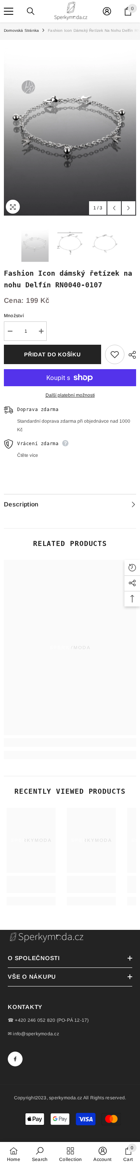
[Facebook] (15, 1059)
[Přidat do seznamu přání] (114, 354)
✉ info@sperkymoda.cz (33, 1033)
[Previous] (114, 208)
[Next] (128, 208)
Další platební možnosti (70, 395)
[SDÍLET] (130, 354)
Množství (14, 315)
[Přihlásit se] (107, 11)
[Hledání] (30, 11)
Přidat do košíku (52, 354)
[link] (70, 742)
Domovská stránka (21, 30)
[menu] (8, 11)
